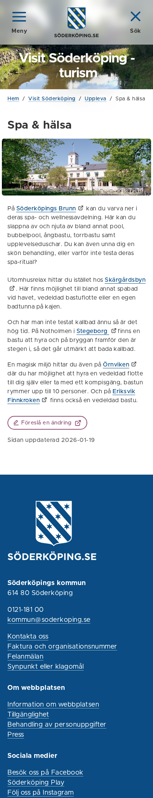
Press (15, 734)
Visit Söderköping (52, 98)
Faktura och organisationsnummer (62, 646)
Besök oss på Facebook (45, 772)
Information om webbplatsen (53, 704)
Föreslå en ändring (46, 423)
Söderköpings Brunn (46, 208)
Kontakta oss (27, 636)
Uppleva (96, 98)
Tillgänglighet (28, 714)
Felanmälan (25, 656)
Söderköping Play (35, 782)
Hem (13, 98)
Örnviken (116, 365)
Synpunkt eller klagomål (45, 666)
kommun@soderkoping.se (49, 620)
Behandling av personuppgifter (57, 724)
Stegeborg (92, 331)
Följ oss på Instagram (40, 792)
